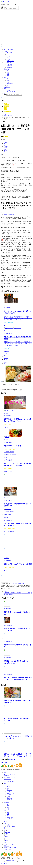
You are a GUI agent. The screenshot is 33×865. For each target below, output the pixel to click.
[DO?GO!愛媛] (5, 1)
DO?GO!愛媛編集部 (18, 583)
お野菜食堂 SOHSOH (15, 593)
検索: (2, 7)
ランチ (8, 57)
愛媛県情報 (10, 83)
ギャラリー (7, 87)
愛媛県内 (9, 66)
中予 (8, 72)
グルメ (5, 51)
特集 (5, 88)
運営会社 (6, 775)
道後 (8, 70)
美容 (8, 79)
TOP (5, 772)
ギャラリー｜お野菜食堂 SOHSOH (9, 214)
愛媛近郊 (9, 67)
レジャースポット (9, 62)
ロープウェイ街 (25, 593)
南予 (8, 75)
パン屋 (8, 59)
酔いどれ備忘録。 (12, 91)
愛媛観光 (6, 69)
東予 (8, 74)
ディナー (9, 56)
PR (4, 93)
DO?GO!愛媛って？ (9, 49)
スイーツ (9, 52)
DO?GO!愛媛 (10, 861)
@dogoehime (4, 762)
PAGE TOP (4, 863)
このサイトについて (9, 774)
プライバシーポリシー (10, 777)
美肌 (7, 594)
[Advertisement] (16, 27)
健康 (8, 80)
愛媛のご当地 (10, 61)
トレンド (9, 85)
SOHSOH (6, 593)
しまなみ (9, 64)
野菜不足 (11, 594)
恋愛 (8, 82)
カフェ (8, 54)
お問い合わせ (7, 779)
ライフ (5, 77)
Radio (8, 90)
